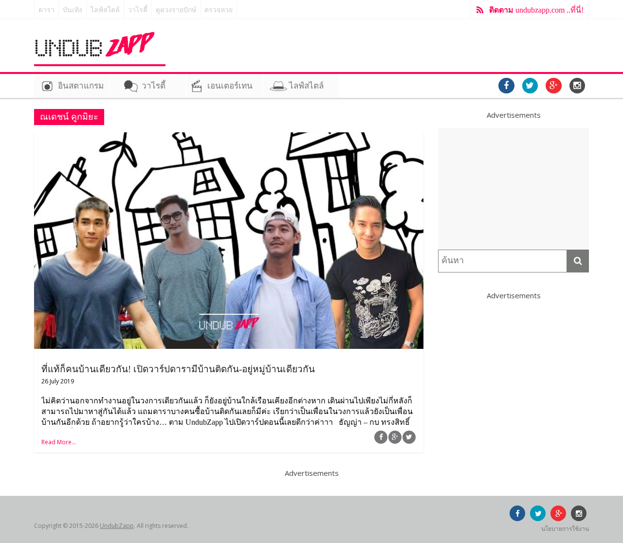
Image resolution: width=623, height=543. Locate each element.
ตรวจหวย (218, 10)
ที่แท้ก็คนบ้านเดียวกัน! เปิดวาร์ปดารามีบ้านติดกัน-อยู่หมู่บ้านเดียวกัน (178, 369)
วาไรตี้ (137, 10)
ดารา (46, 10)
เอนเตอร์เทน (230, 85)
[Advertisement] (513, 189)
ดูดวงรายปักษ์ (176, 10)
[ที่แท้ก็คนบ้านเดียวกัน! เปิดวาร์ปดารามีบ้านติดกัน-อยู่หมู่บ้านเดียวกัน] (228, 138)
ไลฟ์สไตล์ (105, 10)
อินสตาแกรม (81, 85)
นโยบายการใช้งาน (565, 529)
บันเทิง (72, 10)
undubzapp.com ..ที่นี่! (536, 10)
